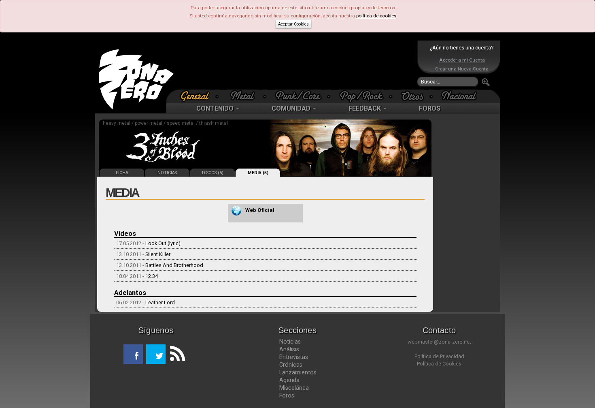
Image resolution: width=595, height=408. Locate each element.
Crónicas (290, 364)
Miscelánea (294, 388)
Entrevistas (293, 357)
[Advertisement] (295, 65)
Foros (286, 395)
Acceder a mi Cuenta (462, 60)
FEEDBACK (365, 108)
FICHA (122, 172)
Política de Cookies (439, 364)
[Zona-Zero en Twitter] (156, 354)
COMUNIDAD (292, 108)
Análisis (289, 349)
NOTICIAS (167, 172)
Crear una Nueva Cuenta (462, 69)
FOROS (429, 108)
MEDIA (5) (258, 172)
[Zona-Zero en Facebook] (133, 354)
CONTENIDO (215, 108)
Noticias (290, 341)
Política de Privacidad (439, 356)
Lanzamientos (298, 372)
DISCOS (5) (212, 172)
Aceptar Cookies (293, 24)
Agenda (289, 380)
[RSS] (175, 354)
